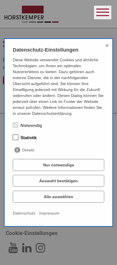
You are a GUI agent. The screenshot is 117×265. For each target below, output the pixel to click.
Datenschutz (24, 213)
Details (28, 150)
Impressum (49, 213)
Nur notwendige (58, 165)
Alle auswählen (58, 196)
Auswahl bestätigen (58, 181)
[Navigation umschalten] (102, 12)
